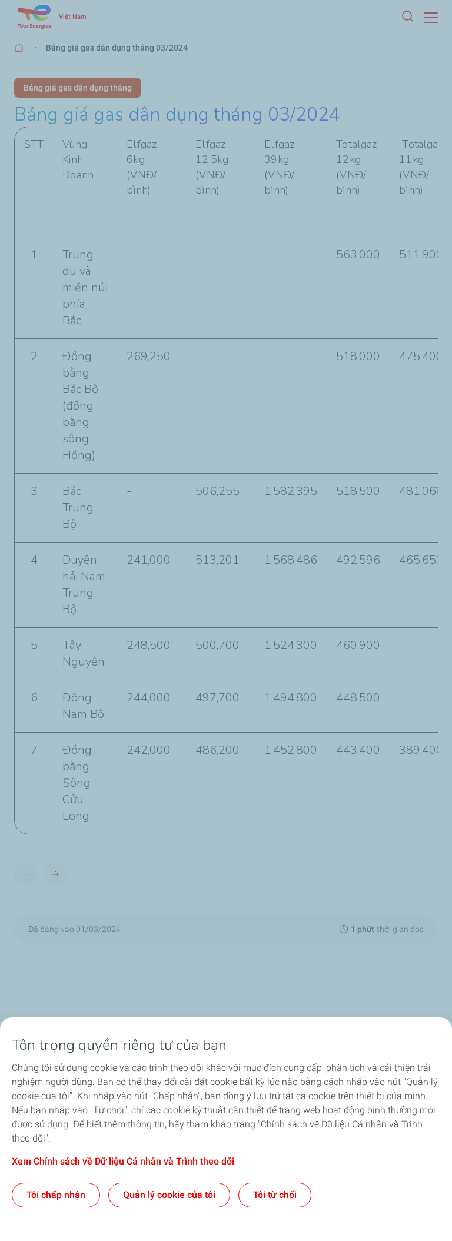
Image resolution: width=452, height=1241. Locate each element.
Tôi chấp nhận (55, 1194)
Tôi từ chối (275, 1194)
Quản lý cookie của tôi (169, 1194)
